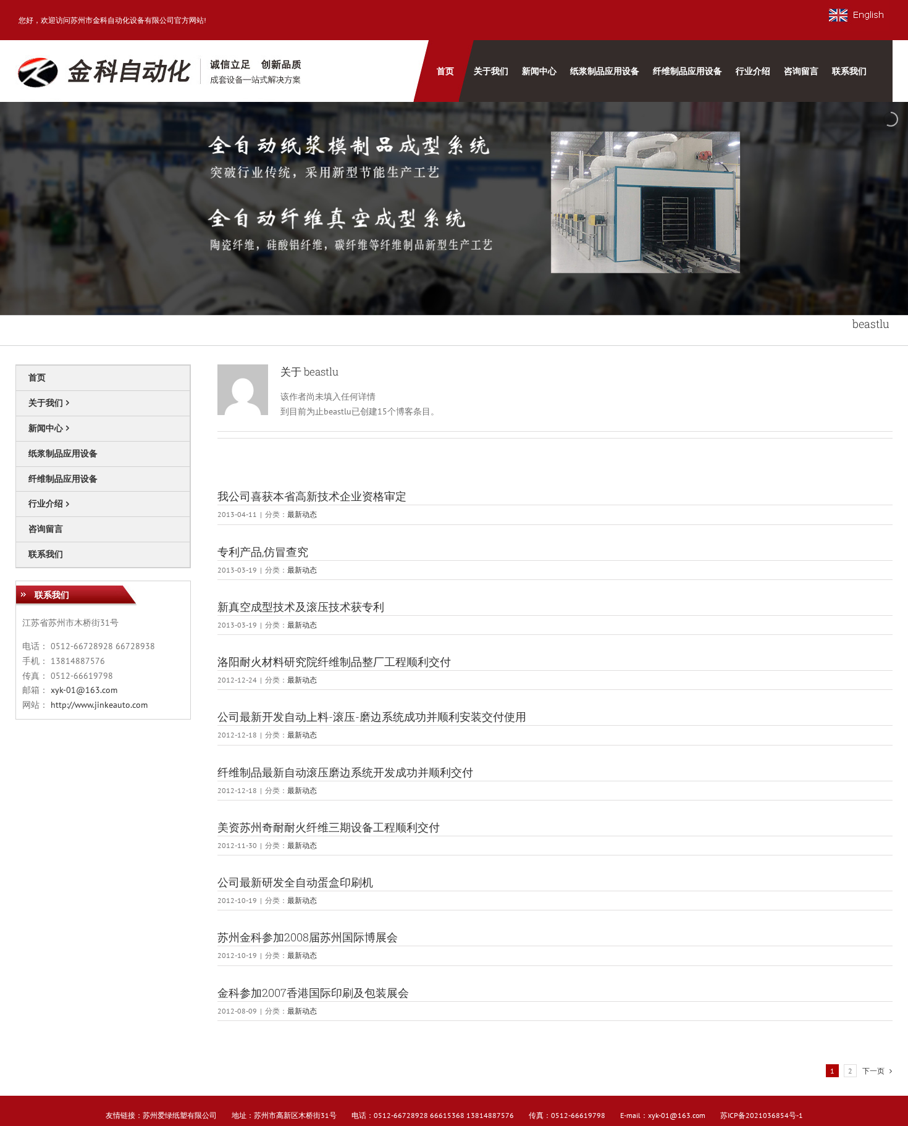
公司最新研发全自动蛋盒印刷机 (295, 882)
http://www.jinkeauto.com (99, 704)
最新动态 (302, 514)
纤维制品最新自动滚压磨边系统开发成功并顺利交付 (345, 772)
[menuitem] (443, 71)
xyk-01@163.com (84, 689)
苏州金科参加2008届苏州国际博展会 (307, 937)
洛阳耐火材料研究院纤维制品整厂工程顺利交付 (334, 661)
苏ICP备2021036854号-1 (761, 1115)
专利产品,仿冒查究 (262, 551)
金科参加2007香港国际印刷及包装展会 (313, 992)
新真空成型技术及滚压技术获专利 (300, 606)
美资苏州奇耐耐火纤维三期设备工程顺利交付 (328, 827)
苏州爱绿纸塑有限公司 (180, 1115)
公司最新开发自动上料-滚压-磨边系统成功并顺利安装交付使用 (371, 716)
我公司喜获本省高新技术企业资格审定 (311, 496)
